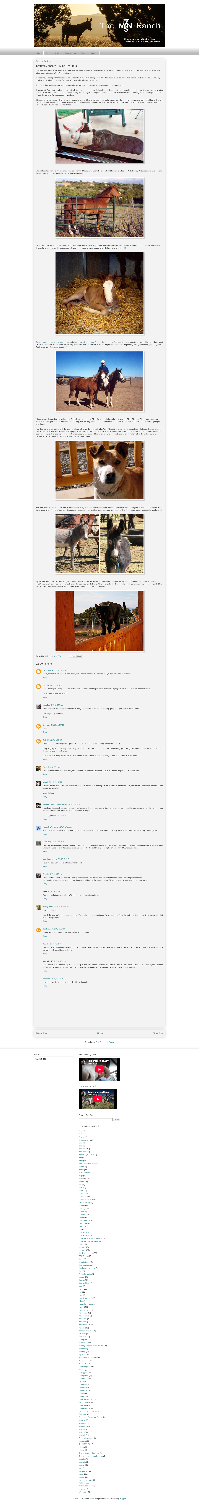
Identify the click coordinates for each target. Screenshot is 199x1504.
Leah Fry (46, 705)
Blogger (123, 1499)
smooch (82, 1426)
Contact (83, 53)
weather (82, 1483)
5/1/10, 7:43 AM (55, 740)
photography (84, 1376)
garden (81, 1277)
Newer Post (41, 1033)
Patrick (81, 1370)
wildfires (82, 1489)
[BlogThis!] (72, 656)
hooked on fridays (86, 1304)
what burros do (84, 1486)
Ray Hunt (82, 1414)
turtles (81, 1447)
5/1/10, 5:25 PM (54, 892)
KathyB (46, 740)
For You (94, 53)
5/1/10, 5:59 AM (57, 705)
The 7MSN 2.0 (84, 1444)
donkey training (85, 1235)
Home (39, 53)
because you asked (86, 1155)
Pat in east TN (48, 670)
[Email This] (70, 656)
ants (80, 1143)
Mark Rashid (84, 1343)
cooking (82, 1208)
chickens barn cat (86, 1199)
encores (82, 1250)
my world (82, 1355)
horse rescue (84, 1316)
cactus (81, 1182)
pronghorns (83, 1390)
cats (80, 1188)
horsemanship (84, 1325)
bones (81, 1170)
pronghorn (83, 1387)
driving (81, 1244)
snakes (82, 1432)
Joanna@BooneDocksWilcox (55, 805)
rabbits (81, 1396)
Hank (81, 1289)
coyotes (82, 1214)
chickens (82, 1196)
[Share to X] (75, 656)
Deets (81, 1226)
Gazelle (46, 874)
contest (82, 1206)
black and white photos (88, 1164)
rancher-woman (85, 1408)
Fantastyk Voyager (50, 827)
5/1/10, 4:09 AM (61, 670)
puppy (81, 1393)
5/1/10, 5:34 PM (63, 907)
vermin (81, 1465)
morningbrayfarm (50, 859)
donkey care (84, 1232)
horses (81, 1328)
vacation (82, 1459)
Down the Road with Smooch (90, 1238)
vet (80, 1468)
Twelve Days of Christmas (89, 1453)
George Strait (84, 1283)
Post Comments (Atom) (105, 1042)
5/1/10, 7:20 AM (57, 725)
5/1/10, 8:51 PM (60, 961)
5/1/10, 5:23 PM (56, 874)
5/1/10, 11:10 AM (58, 842)
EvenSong (47, 842)
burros (81, 1179)
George (82, 1280)
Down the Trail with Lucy (88, 1241)
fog (80, 1271)
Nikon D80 (83, 1364)
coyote (81, 1211)
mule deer (83, 1349)
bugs (81, 1176)
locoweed (82, 1337)
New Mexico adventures (88, 1358)
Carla (45, 767)
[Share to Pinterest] (80, 656)
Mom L (45, 782)
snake (81, 1429)
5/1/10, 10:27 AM (65, 827)
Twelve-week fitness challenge (91, 1456)
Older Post (158, 1033)
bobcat (81, 1167)
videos (81, 1477)
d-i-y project (83, 1220)
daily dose (83, 1223)
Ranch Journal (84, 1402)
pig (80, 1381)
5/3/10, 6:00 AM (56, 979)
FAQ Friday (83, 1256)
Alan (80, 1131)
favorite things (84, 1262)
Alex (80, 1134)
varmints (82, 1462)
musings (82, 1352)
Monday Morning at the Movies (91, 1346)
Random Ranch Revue (88, 1411)
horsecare (83, 1322)
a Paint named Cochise (92, 342)
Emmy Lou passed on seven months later (52, 342)
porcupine (83, 1384)
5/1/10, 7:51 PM (58, 929)
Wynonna (82, 1492)
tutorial (81, 1450)
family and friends (86, 1253)
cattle (81, 1191)
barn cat (82, 1149)
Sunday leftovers (85, 1438)
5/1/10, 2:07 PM (64, 859)
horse (81, 1307)
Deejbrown (47, 929)
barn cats (82, 1152)
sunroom (82, 1441)
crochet (82, 1217)
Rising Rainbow (49, 907)
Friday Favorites (85, 1274)
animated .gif (84, 1140)
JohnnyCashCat (85, 1331)
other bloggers (84, 1367)
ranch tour (83, 1405)
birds (81, 1161)
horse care (83, 1313)
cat (80, 1185)
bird (80, 1158)
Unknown (46, 725)
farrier (81, 1259)
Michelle (46, 979)
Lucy (81, 1340)
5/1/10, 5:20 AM (56, 685)
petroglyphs (83, 1373)
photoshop (83, 1378)
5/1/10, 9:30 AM (74, 805)
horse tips (83, 1319)
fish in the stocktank (87, 1268)
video (81, 1474)
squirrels (82, 1435)
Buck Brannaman (85, 1173)
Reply (45, 677)
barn (80, 1146)
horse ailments (84, 1310)
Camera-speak (70, 53)
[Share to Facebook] (77, 656)
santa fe (82, 1420)
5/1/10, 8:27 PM (55, 944)
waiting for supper (86, 1480)
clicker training (84, 1203)
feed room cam (85, 1265)
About (48, 53)
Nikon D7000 (84, 1361)
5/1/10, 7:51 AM (54, 767)
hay (80, 1292)
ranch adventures (85, 1399)
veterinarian (83, 1471)
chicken (82, 1194)
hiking (81, 1301)
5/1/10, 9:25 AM (55, 782)
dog (80, 1229)
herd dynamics (84, 1298)
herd (80, 1295)
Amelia (81, 1137)
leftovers (82, 1334)
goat (80, 1286)
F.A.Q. (57, 53)
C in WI (46, 685)
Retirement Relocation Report (90, 1417)
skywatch (82, 1423)
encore (81, 1247)
